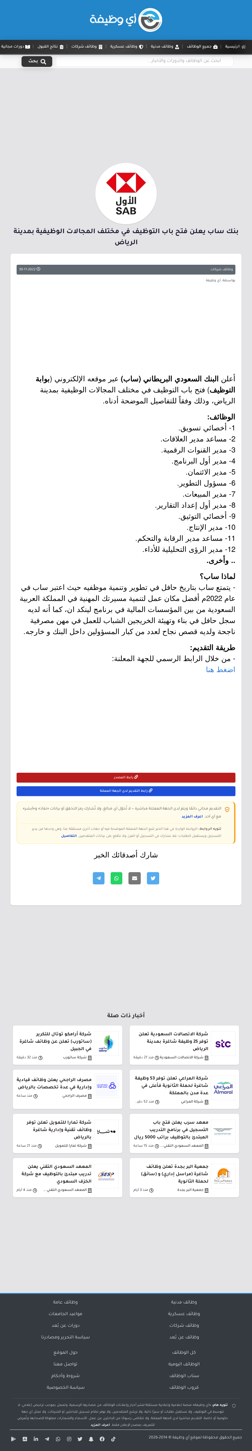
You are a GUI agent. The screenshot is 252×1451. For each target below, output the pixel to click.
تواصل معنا (65, 1364)
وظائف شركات (222, 269)
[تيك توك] (112, 1440)
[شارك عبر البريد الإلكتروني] (134, 878)
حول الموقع (65, 1353)
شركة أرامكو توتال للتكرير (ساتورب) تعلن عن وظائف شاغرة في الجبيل (55, 1042)
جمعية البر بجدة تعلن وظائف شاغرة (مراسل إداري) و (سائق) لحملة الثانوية (174, 1174)
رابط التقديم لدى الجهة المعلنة (124, 791)
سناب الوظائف (184, 1376)
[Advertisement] (126, 117)
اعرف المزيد (192, 817)
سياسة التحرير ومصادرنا (65, 1337)
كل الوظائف (184, 1353)
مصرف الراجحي (74, 1096)
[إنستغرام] (68, 1440)
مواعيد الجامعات (65, 1314)
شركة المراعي (192, 1102)
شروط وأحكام (65, 1376)
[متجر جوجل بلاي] (13, 1440)
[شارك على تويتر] (153, 878)
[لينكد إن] (35, 1440)
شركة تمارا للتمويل (71, 1146)
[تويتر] (79, 1440)
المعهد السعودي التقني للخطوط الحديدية (181, 1146)
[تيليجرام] (46, 1440)
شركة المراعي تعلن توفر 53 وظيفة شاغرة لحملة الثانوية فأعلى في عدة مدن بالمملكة (171, 1086)
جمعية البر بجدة (190, 1190)
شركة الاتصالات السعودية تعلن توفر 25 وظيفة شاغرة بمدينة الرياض (173, 1042)
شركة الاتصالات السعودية (181, 1058)
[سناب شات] (90, 1440)
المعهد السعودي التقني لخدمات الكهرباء (65, 1190)
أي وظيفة (180, 1438)
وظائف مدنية (184, 1302)
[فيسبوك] (101, 1440)
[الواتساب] (57, 1440)
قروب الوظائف (184, 1388)
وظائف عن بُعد (184, 1337)
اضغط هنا (220, 669)
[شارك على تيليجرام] (98, 878)
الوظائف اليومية (184, 1364)
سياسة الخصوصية (66, 1388)
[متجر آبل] (24, 1440)
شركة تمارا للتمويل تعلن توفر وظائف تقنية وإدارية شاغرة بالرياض (59, 1130)
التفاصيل (69, 836)
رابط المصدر (124, 777)
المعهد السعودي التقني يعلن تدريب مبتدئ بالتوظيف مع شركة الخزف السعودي (57, 1174)
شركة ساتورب (75, 1058)
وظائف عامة (65, 1302)
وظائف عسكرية (184, 1314)
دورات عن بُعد (66, 1326)
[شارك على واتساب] (116, 878)
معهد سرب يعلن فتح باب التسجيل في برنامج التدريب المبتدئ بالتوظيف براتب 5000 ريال (171, 1130)
